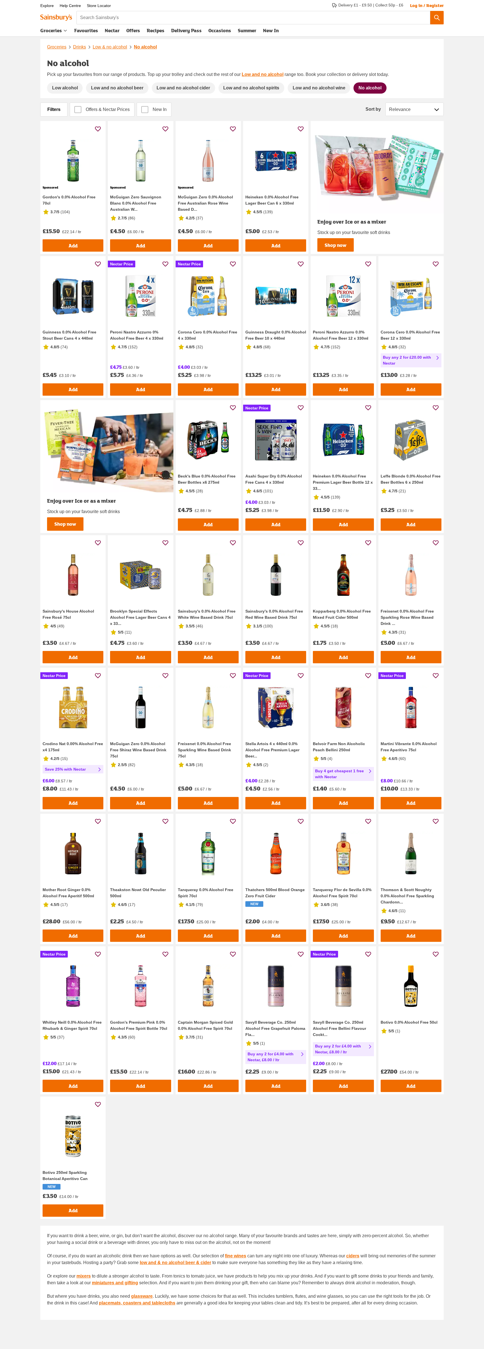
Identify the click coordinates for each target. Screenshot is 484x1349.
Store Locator (99, 5)
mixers (83, 1276)
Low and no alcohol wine (319, 87)
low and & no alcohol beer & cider (175, 1262)
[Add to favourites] (97, 128)
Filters (54, 109)
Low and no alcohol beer (117, 87)
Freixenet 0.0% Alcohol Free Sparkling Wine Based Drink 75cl (204, 749)
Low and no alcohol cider (183, 87)
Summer (247, 30)
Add (73, 245)
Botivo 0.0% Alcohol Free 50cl (409, 1022)
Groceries (51, 30)
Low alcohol (65, 87)
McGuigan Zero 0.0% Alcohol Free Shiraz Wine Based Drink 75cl (138, 749)
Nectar (112, 30)
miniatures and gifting (115, 1282)
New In (271, 30)
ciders (352, 1255)
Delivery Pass (186, 31)
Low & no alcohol (110, 47)
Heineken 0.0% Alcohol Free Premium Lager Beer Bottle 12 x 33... (343, 482)
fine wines (235, 1255)
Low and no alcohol (262, 74)
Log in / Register (427, 5)
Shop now (335, 245)
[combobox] (253, 17)
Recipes (155, 30)
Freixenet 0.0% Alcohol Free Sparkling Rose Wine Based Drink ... (407, 617)
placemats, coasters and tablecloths (137, 1303)
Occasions (219, 30)
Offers (133, 30)
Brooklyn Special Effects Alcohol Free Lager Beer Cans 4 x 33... (140, 617)
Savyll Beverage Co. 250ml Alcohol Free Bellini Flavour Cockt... (339, 1028)
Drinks (79, 47)
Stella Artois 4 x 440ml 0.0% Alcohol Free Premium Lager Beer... (272, 749)
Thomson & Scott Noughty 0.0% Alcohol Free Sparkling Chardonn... (407, 895)
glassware (142, 1296)
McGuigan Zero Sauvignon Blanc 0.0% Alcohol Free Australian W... (135, 203)
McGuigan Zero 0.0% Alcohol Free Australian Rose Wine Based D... (205, 203)
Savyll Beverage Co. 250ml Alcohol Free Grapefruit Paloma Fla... (275, 1028)
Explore (47, 5)
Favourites (86, 30)
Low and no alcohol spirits (251, 87)
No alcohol (145, 47)
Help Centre (70, 5)
